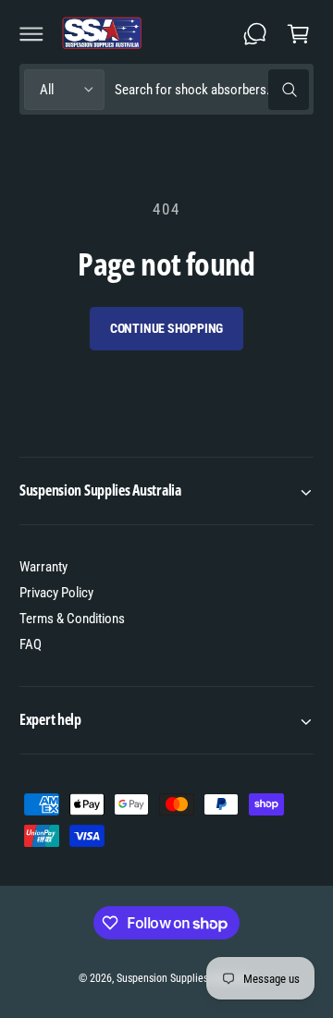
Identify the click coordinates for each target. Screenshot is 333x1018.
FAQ (30, 644)
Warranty (43, 566)
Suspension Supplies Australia (184, 978)
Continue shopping (167, 328)
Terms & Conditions (72, 618)
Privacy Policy (56, 592)
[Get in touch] (255, 33)
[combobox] (211, 89)
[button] (31, 33)
